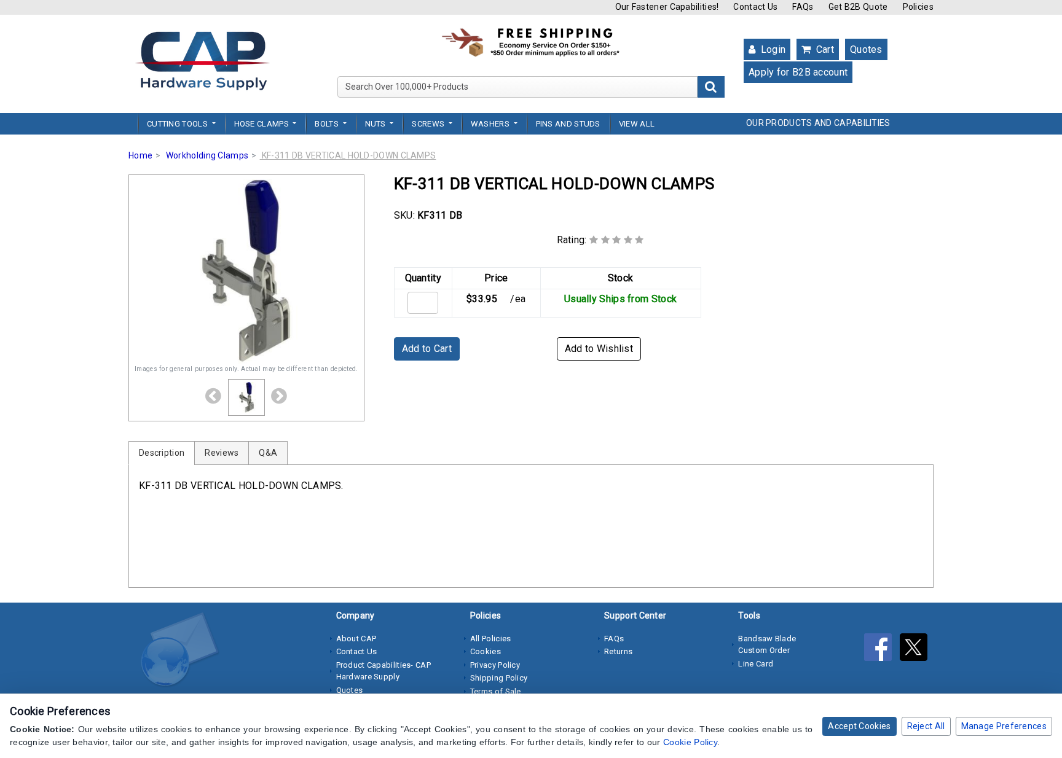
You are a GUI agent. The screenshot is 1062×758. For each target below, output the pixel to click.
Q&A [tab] (268, 453)
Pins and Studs (568, 123)
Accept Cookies (859, 726)
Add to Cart (427, 348)
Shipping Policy (499, 677)
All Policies (490, 638)
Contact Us (755, 7)
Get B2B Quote (858, 7)
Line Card (755, 663)
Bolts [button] (327, 123)
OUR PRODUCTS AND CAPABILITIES (818, 123)
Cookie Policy (690, 742)
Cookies (485, 651)
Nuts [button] (376, 123)
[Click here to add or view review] (616, 240)
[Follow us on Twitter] (917, 650)
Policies (918, 7)
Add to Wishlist (599, 348)
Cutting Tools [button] (178, 123)
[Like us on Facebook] (882, 650)
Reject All (926, 726)
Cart (823, 49)
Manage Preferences (1004, 726)
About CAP (356, 638)
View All (637, 123)
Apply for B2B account (798, 72)
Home (140, 155)
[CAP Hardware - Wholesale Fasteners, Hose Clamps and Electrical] (202, 60)
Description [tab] (161, 453)
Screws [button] (429, 123)
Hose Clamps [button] (262, 123)
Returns (618, 651)
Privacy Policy (495, 665)
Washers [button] (491, 123)
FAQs (802, 7)
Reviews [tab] (221, 453)
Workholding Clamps (207, 155)
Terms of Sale (495, 691)
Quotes (866, 49)
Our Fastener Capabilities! (667, 7)
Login (771, 49)
